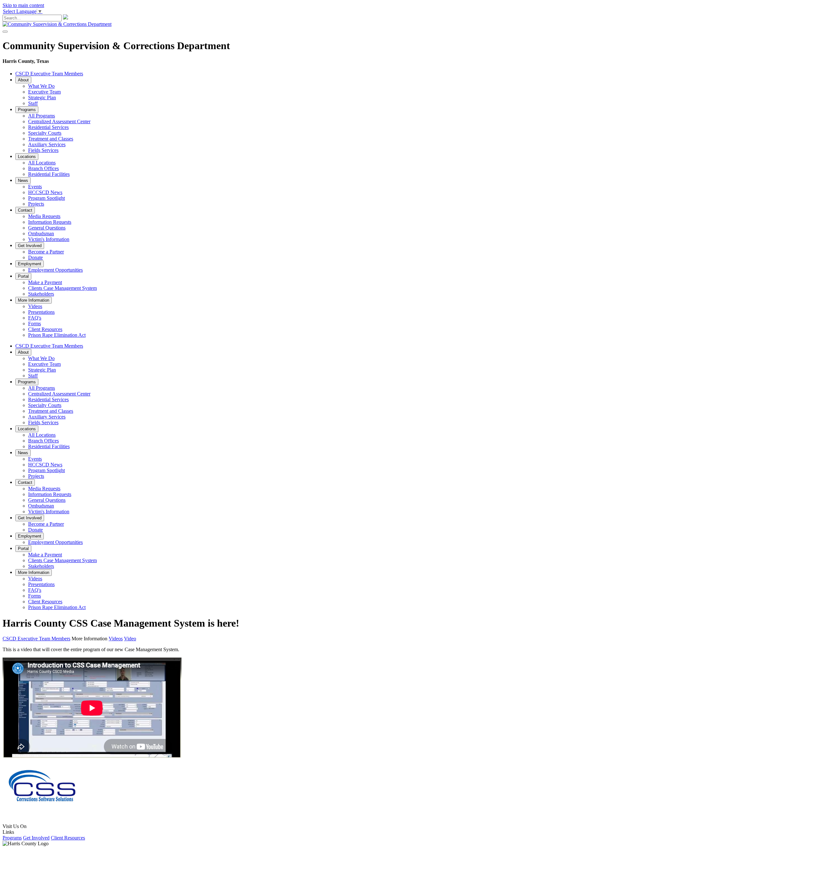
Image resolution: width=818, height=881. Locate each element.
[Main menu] (5, 32)
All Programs (41, 115)
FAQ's (34, 317)
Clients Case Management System (62, 288)
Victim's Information (48, 239)
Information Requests (49, 222)
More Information (33, 300)
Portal (23, 276)
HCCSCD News (45, 192)
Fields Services (43, 150)
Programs (27, 109)
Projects (36, 204)
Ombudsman (41, 233)
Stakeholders (41, 294)
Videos (35, 306)
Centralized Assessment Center (59, 121)
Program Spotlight (46, 198)
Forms (34, 323)
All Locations (42, 162)
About (23, 80)
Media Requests (44, 216)
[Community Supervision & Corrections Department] (57, 24)
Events (35, 186)
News (23, 180)
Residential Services (48, 127)
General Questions (47, 227)
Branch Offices (43, 168)
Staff (33, 103)
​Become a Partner (46, 251)
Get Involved (30, 245)
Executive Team (44, 91)
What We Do (41, 86)
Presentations (41, 312)
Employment (29, 263)
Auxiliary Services (47, 144)
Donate (35, 257)
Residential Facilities (49, 174)
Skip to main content (23, 5)
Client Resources (45, 329)
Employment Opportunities (55, 270)
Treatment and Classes (50, 138)
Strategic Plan (42, 97)
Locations (27, 156)
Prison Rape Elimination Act (57, 335)
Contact (25, 210)
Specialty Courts (44, 133)
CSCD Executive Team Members (49, 73)
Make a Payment (45, 282)
